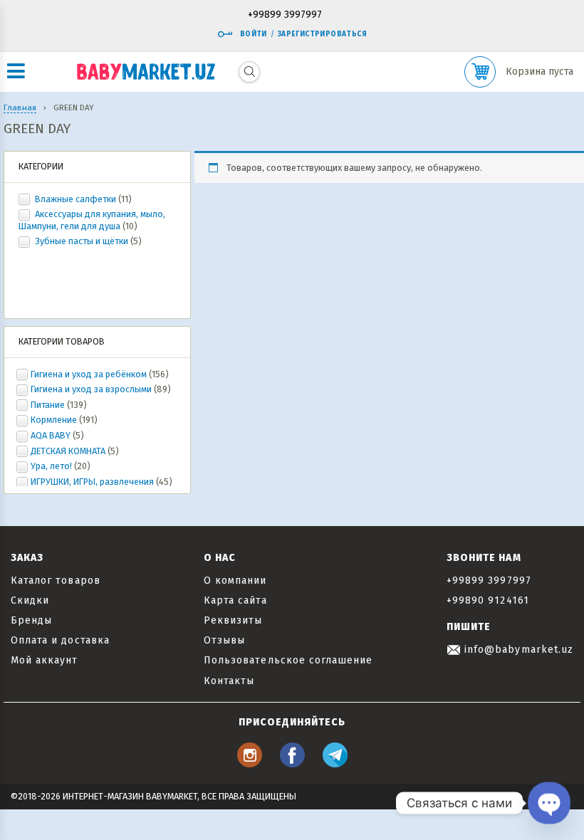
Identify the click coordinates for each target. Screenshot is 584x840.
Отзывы (224, 640)
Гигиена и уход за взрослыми (91, 389)
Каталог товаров (55, 580)
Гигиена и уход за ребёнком (89, 374)
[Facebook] (292, 763)
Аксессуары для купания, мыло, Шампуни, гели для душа (92, 220)
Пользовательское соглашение (288, 660)
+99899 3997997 (285, 15)
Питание (48, 404)
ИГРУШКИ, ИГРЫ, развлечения (92, 481)
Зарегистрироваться (322, 34)
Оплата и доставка (60, 640)
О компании (235, 580)
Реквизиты (233, 620)
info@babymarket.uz (517, 650)
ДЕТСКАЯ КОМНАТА (68, 451)
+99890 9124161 (488, 600)
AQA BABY (51, 435)
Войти (253, 34)
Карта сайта (235, 600)
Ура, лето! (51, 466)
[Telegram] (335, 763)
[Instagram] (249, 763)
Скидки (30, 600)
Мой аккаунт (44, 660)
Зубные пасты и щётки (81, 241)
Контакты (229, 681)
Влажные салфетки (75, 199)
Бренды (31, 620)
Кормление (54, 419)
